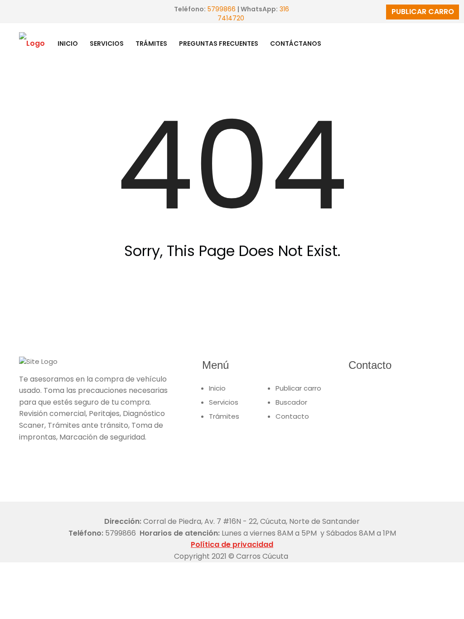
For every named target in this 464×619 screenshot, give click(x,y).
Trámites (224, 416)
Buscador (291, 402)
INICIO (68, 43)
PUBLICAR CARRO (423, 11)
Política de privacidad (232, 544)
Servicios (223, 402)
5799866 (222, 9)
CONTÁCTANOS (295, 43)
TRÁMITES (151, 43)
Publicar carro (298, 388)
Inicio (217, 388)
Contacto (292, 416)
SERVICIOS (107, 43)
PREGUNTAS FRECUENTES (218, 43)
